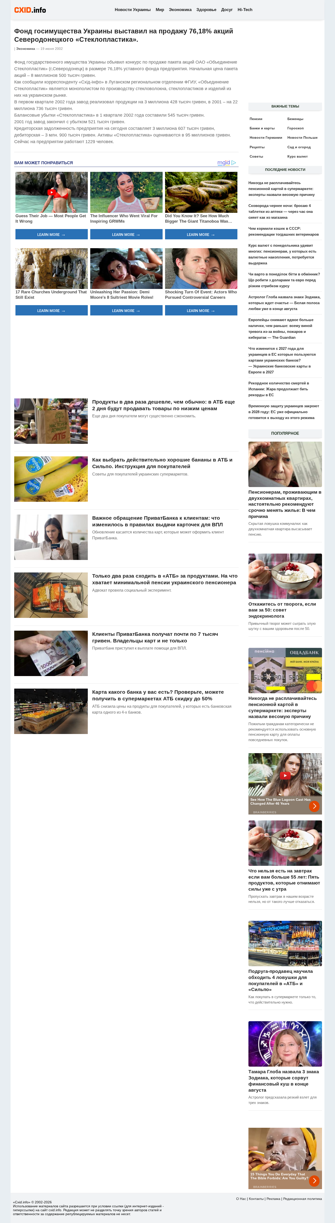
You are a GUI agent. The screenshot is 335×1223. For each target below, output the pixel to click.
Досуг (227, 9)
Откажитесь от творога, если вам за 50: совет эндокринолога (282, 610)
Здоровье (206, 9)
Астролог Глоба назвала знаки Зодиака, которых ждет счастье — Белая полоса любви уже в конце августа (284, 303)
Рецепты (257, 147)
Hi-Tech (245, 9)
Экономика (180, 9)
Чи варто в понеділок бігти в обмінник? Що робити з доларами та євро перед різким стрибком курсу (284, 280)
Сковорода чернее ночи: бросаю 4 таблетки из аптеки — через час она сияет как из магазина (280, 211)
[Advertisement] (126, 356)
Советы (256, 156)
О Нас (241, 1199)
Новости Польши (302, 137)
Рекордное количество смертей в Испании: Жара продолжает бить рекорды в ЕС (278, 389)
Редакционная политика (302, 1199)
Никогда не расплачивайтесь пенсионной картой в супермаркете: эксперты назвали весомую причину (281, 189)
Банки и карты (262, 128)
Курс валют (297, 156)
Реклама (273, 1199)
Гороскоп (295, 128)
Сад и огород (299, 147)
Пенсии (256, 119)
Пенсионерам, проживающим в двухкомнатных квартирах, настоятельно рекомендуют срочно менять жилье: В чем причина (285, 504)
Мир (160, 9)
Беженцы (295, 119)
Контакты (256, 1199)
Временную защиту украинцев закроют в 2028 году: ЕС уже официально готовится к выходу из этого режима (283, 412)
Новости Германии (266, 137)
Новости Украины (133, 9)
